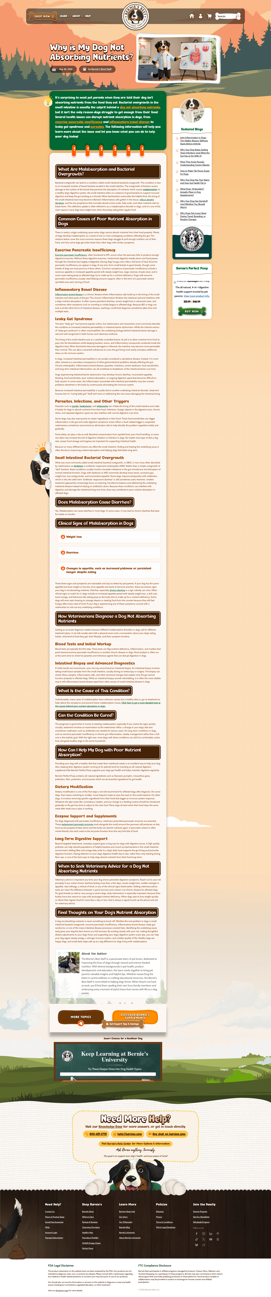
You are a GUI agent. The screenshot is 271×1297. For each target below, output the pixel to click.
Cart (209, 16)
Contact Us (50, 1211)
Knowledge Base (110, 1127)
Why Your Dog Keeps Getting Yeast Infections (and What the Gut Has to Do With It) (195, 152)
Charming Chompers (91, 1227)
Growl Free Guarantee (54, 1222)
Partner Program (200, 1211)
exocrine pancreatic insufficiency (78, 122)
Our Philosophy (125, 1222)
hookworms (85, 406)
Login (201, 16)
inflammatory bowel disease (129, 122)
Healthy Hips (87, 1232)
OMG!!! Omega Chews (91, 1243)
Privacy (159, 1217)
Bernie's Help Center (119, 1143)
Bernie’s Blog (124, 1227)
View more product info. (197, 295)
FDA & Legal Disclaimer (165, 1227)
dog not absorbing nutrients (140, 107)
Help (88, 16)
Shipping (160, 1211)
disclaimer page (61, 1290)
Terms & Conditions (164, 1222)
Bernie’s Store (88, 1211)
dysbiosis (78, 466)
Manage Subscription (54, 1237)
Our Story (123, 1217)
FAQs (47, 1227)
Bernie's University (127, 1232)
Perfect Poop (87, 1248)
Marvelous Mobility (90, 1237)
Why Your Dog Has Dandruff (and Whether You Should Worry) (194, 204)
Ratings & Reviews (90, 1222)
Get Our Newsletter (201, 1217)
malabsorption (150, 189)
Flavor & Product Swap (54, 1217)
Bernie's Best (135, 16)
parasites (97, 127)
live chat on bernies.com (169, 1134)
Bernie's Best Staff (101, 69)
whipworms (102, 406)
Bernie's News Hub (127, 1211)
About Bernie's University (130, 1237)
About (76, 16)
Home (192, 16)
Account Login (51, 1232)
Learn (63, 16)
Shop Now (43, 16)
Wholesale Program (201, 1222)
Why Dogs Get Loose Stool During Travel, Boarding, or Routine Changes (193, 216)
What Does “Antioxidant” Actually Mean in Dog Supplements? (192, 192)
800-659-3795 (98, 1134)
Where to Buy (88, 1217)
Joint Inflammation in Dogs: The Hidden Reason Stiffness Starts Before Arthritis (194, 140)
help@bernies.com (129, 1134)
